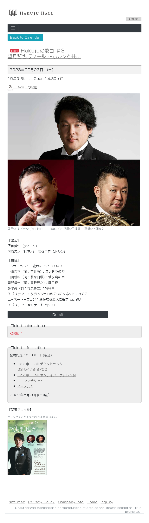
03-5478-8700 (32, 369)
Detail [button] (57, 314)
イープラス (25, 386)
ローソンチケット (30, 380)
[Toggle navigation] (13, 28)
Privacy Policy (41, 501)
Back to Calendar (25, 37)
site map (17, 501)
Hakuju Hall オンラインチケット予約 (46, 374)
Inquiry (106, 501)
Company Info (71, 501)
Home (92, 501)
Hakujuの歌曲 (25, 87)
